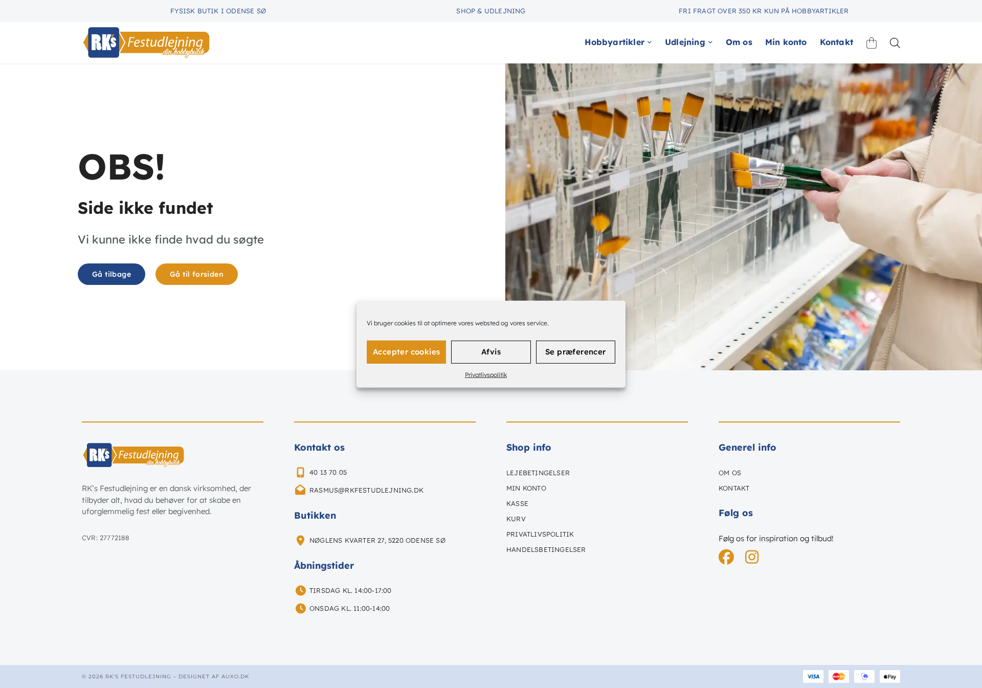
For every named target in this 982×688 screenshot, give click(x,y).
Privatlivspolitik (486, 374)
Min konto (526, 488)
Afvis (491, 352)
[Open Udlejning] (710, 42)
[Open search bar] (895, 43)
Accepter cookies (406, 352)
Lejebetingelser (538, 473)
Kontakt (734, 488)
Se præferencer (575, 352)
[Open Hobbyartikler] (649, 42)
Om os (730, 473)
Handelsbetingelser (546, 549)
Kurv (516, 519)
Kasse (517, 503)
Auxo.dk (235, 676)
